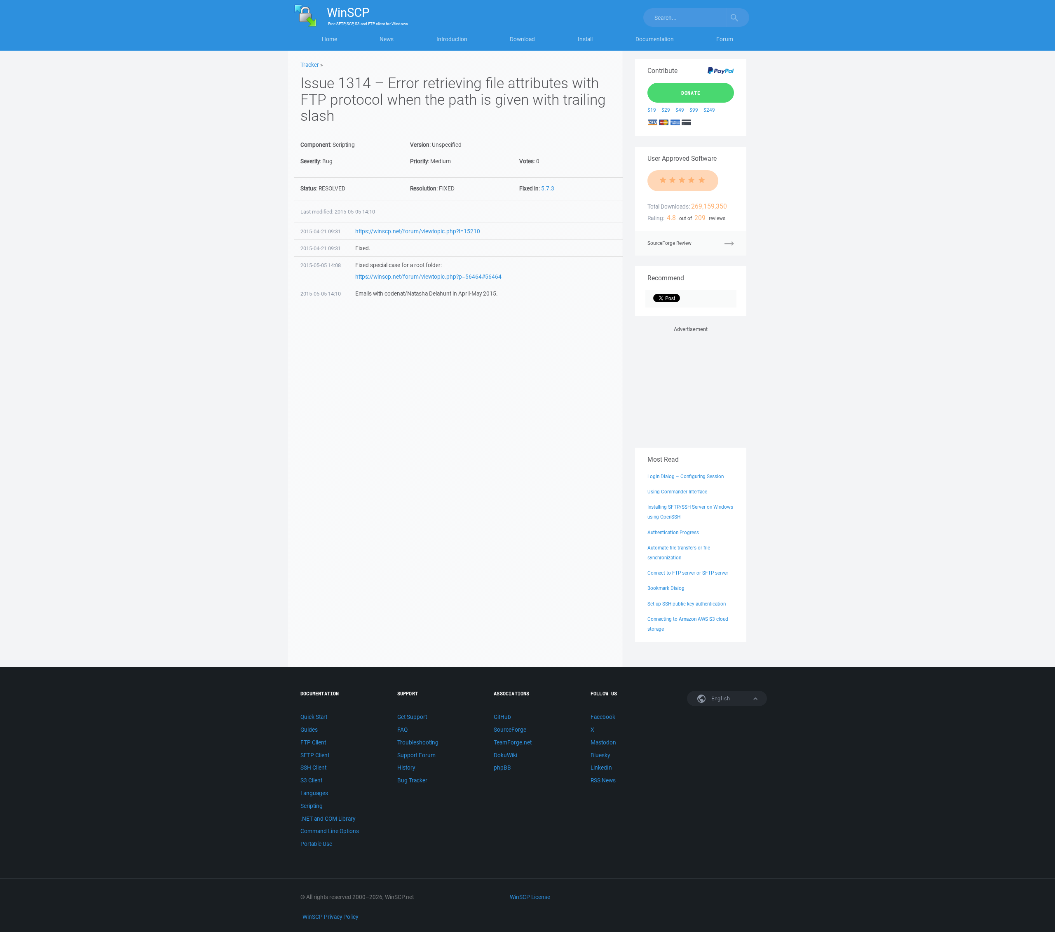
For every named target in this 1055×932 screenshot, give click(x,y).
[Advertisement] (690, 385)
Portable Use (316, 843)
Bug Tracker (412, 780)
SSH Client (313, 767)
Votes (526, 161)
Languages (314, 793)
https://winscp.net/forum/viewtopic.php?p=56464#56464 (428, 276)
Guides (309, 729)
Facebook (603, 717)
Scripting (311, 806)
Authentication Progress (673, 532)
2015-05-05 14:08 (320, 265)
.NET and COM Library (327, 818)
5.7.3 (547, 188)
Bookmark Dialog (666, 588)
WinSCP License (530, 897)
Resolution (423, 188)
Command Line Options (329, 831)
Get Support (412, 717)
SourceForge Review (669, 243)
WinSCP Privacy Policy (330, 916)
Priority (419, 161)
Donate (691, 92)
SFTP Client (314, 755)
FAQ (402, 729)
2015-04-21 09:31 (320, 231)
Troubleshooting (417, 742)
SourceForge (510, 729)
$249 (709, 110)
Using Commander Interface (677, 491)
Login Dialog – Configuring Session (685, 476)
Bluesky (600, 755)
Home (329, 39)
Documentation (654, 39)
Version (419, 144)
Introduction (451, 39)
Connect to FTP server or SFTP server (687, 573)
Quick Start (313, 717)
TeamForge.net (513, 742)
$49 (679, 110)
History (406, 767)
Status (308, 188)
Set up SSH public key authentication (686, 604)
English (720, 698)
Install (585, 39)
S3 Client (311, 780)
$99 (693, 110)
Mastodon (603, 742)
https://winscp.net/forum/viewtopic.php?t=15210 (417, 231)
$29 (665, 110)
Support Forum (416, 755)
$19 (651, 110)
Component (315, 144)
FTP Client (313, 742)
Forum (724, 39)
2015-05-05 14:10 (320, 293)
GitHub (502, 717)
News (387, 39)
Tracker (309, 64)
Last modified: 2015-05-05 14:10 (337, 211)
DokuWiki (505, 755)
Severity (310, 161)
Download (522, 39)
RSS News (603, 780)
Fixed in (529, 188)
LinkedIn (601, 767)
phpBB (502, 767)
